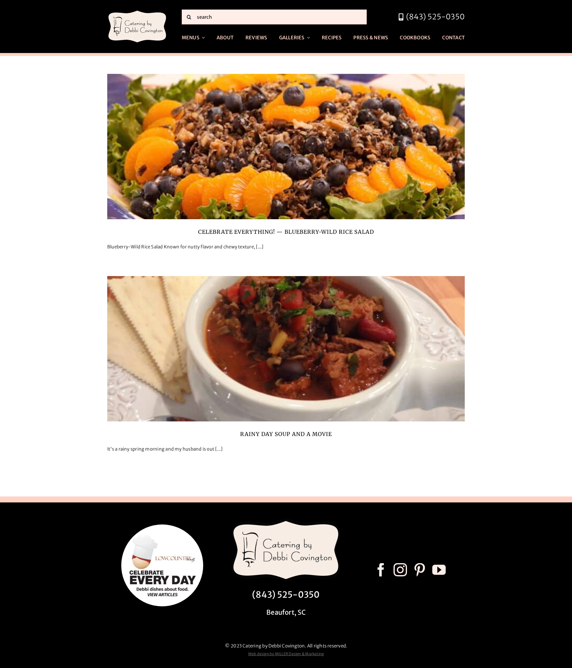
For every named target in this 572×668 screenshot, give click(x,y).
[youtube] (439, 570)
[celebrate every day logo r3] (162, 527)
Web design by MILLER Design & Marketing (286, 654)
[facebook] (381, 570)
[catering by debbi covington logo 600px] (137, 11)
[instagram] (400, 570)
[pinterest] (419, 570)
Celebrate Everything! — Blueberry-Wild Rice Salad (286, 231)
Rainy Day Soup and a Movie (286, 434)
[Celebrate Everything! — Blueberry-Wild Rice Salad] (286, 146)
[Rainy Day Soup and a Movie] (286, 348)
